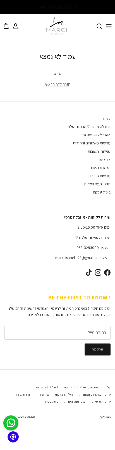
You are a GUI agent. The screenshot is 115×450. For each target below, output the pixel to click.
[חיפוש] (96, 26)
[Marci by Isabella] (58, 26)
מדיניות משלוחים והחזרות (92, 143)
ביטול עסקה (102, 192)
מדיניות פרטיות (99, 175)
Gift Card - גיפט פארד (94, 134)
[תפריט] (109, 26)
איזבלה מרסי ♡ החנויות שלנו (89, 126)
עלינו (107, 118)
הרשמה (97, 349)
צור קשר (104, 159)
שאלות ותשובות (99, 151)
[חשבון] (18, 26)
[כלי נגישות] (13, 436)
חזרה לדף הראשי (57, 84)
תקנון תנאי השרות (97, 184)
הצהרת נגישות (100, 167)
